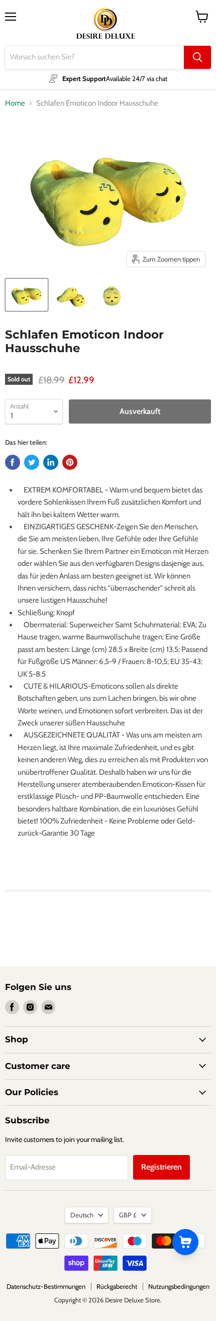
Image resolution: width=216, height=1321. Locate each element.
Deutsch (81, 1215)
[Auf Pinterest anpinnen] (69, 462)
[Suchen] (197, 57)
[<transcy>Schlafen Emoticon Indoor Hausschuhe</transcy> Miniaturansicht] (27, 295)
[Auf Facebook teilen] (12, 462)
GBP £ (128, 1215)
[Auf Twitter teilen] (31, 462)
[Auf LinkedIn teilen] (50, 462)
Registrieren (161, 1167)
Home (15, 103)
